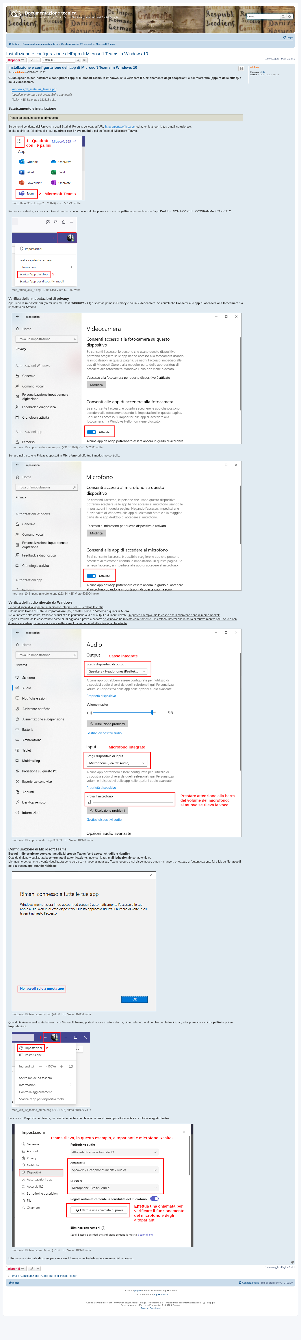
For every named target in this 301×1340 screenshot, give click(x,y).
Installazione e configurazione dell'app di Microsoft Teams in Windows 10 (77, 53)
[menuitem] (288, 37)
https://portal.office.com (120, 126)
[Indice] (16, 12)
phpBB (137, 1290)
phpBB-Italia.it (161, 1294)
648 (263, 72)
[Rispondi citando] (241, 68)
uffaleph (254, 67)
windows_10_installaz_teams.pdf (34, 89)
